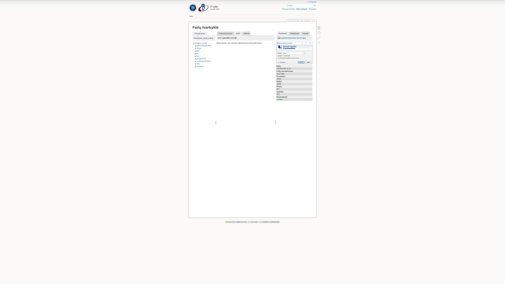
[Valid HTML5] (252, 222)
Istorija (305, 33)
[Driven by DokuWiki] (274, 222)
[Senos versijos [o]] (319, 32)
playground (201, 58)
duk (198, 51)
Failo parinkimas (225, 33)
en (197, 53)
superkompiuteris (203, 61)
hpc (198, 56)
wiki (198, 64)
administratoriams (203, 46)
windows (200, 66)
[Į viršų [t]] (319, 42)
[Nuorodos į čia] (319, 37)
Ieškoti (315, 6)
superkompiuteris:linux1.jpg (293, 38)
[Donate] (230, 222)
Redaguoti (294, 33)
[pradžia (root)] (201, 43)
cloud (198, 48)
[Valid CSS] (263, 222)
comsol (279, 99)
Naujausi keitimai (288, 9)
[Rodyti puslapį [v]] (319, 27)
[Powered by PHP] (241, 222)
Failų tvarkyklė (301, 9)
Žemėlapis (312, 9)
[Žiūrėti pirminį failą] (294, 53)
